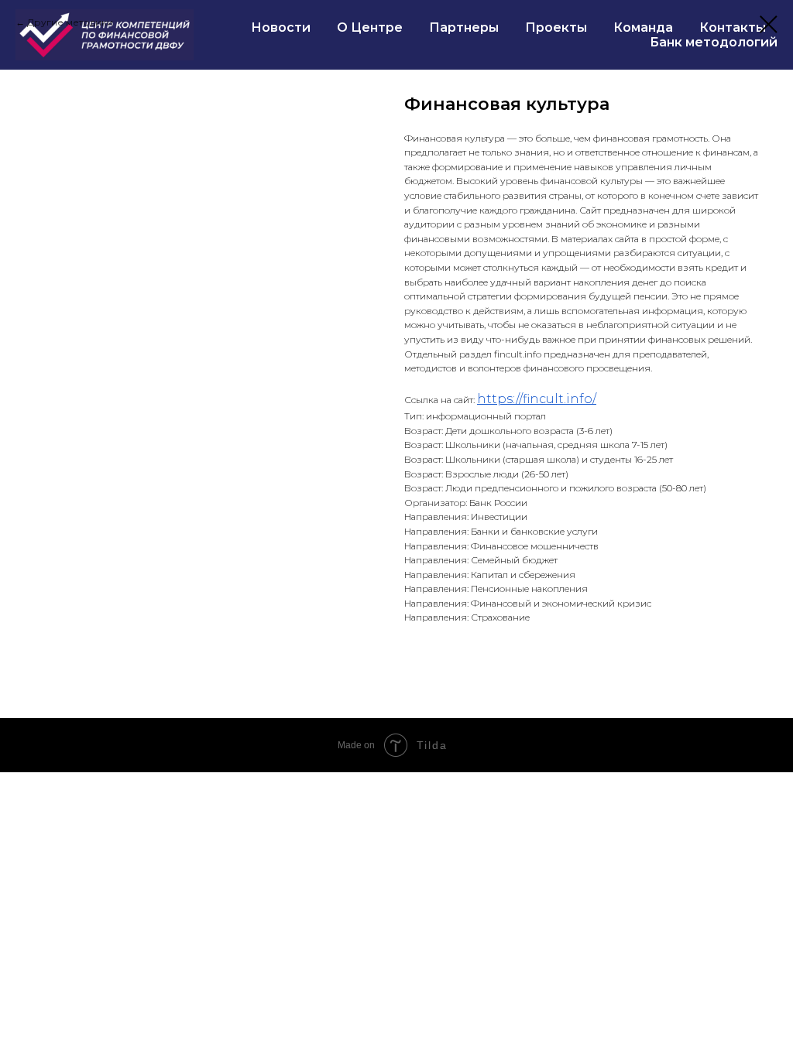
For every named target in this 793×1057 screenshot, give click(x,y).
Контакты (732, 27)
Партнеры (464, 27)
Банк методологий (714, 42)
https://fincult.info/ (536, 399)
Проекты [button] (556, 27)
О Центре (370, 27)
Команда (643, 27)
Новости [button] (281, 27)
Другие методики (70, 22)
